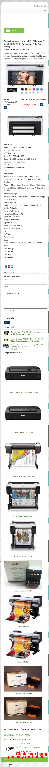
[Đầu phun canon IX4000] (23, 588)
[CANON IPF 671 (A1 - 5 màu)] (23, 554)
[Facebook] (6, 267)
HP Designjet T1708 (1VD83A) (23, 477)
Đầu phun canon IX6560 (23, 722)
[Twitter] (12, 267)
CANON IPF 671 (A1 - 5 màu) (23, 556)
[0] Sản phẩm (38, 6)
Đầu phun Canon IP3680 (23, 694)
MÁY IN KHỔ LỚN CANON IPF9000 (17, 735)
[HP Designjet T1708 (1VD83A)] (23, 474)
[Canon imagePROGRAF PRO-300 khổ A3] (23, 390)
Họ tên (6, 279)
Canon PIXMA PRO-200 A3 (23, 432)
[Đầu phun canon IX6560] (23, 720)
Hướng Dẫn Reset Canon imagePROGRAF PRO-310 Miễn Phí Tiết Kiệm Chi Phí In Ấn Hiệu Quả (26, 347)
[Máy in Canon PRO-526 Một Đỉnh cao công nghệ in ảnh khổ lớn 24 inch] (6, 333)
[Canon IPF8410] (23, 659)
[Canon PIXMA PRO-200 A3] (23, 430)
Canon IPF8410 (23, 662)
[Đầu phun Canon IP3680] (23, 691)
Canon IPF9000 (23, 626)
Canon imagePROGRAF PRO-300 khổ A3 (23, 392)
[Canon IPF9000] (23, 624)
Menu (13, 30)
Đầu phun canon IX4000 (23, 591)
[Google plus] (9, 267)
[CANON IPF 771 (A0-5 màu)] (23, 514)
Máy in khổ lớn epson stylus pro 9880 (17, 739)
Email (6, 286)
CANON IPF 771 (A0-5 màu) (23, 516)
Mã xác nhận (9, 311)
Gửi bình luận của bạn (12, 294)
